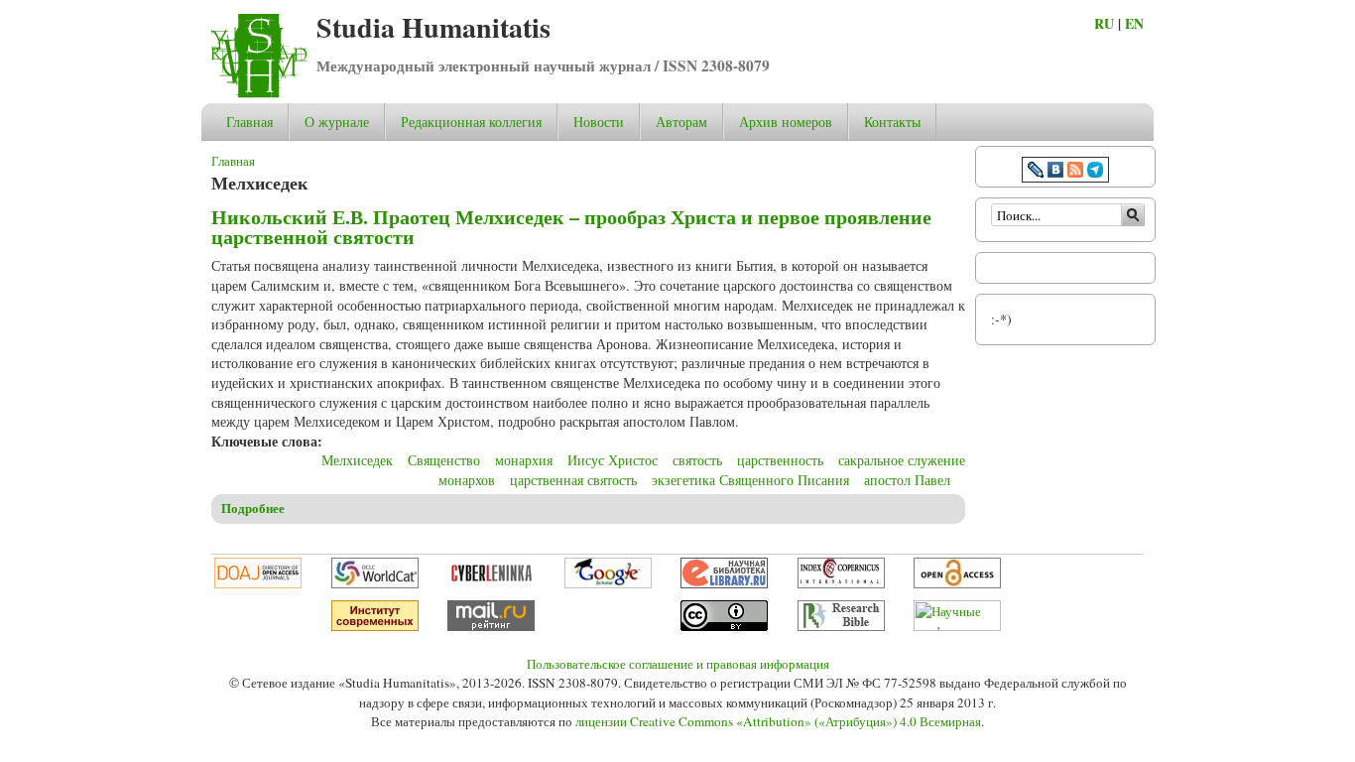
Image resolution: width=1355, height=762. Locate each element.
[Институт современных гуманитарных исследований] (375, 626)
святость (697, 459)
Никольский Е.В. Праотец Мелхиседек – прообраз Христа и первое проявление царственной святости (571, 226)
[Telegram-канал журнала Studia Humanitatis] (1095, 172)
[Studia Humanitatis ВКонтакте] (1055, 172)
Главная (249, 121)
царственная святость (573, 479)
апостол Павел (907, 479)
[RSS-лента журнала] (1075, 172)
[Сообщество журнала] (1037, 172)
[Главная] (259, 92)
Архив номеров (785, 121)
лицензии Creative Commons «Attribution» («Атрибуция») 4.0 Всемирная (778, 721)
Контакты (892, 121)
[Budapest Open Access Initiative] (957, 583)
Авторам (681, 121)
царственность (780, 459)
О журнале (337, 121)
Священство (444, 459)
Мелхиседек (357, 459)
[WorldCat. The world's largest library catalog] (375, 583)
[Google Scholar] (608, 583)
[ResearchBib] (841, 626)
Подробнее (253, 508)
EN (1134, 23)
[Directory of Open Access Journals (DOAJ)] (258, 583)
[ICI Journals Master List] (841, 583)
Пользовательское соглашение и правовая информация (678, 664)
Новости (598, 121)
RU (1104, 23)
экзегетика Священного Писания (750, 479)
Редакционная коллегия (471, 121)
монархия (524, 459)
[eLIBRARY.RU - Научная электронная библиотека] (724, 583)
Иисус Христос (612, 459)
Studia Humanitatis (433, 27)
